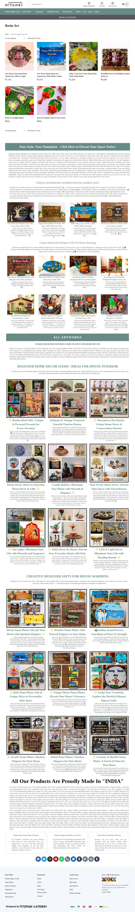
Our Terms (40, 889)
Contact (39, 896)
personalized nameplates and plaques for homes (64, 156)
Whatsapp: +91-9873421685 (67, 17)
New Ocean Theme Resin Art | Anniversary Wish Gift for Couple (49, 75)
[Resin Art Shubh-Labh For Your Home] (51, 100)
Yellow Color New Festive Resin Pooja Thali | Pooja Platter (83, 75)
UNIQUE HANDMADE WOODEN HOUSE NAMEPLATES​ (67, 182)
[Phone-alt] (67, 859)
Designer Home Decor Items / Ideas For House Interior (67, 366)
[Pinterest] (55, 859)
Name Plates (9, 882)
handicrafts (61, 791)
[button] (125, 4)
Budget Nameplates (89, 6)
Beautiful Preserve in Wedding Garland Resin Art (115, 75)
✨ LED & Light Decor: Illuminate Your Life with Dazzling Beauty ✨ (109, 553)
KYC (71, 889)
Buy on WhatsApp (20, 80)
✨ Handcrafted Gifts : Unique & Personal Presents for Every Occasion (25, 424)
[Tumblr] (79, 859)
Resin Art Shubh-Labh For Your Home (51, 118)
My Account (112, 6)
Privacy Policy (42, 892)
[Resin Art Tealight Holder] (19, 100)
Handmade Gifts (10, 893)
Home (7, 34)
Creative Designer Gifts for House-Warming (67, 576)
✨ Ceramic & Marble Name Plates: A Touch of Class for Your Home (109, 761)
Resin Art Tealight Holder (14, 118)
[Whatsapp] (61, 859)
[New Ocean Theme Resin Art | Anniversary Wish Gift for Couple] (51, 56)
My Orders (73, 882)
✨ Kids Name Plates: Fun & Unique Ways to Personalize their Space (25, 696)
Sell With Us (74, 886)
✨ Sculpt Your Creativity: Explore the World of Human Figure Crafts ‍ (109, 696)
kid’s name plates (23, 844)
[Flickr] (73, 859)
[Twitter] (44, 859)
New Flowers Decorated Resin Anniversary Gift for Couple (16, 75)
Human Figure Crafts (12, 879)
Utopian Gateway (36, 802)
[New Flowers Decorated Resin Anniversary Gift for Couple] (19, 56)
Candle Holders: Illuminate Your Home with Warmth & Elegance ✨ (67, 488)
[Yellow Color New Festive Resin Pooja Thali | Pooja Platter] (83, 56)
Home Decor (111, 844)
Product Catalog (75, 893)
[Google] (91, 859)
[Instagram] (50, 859)
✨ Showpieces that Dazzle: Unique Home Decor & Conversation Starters (109, 424)
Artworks (102, 6)
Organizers (8, 889)
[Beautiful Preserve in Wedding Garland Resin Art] (115, 56)
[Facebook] (38, 859)
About (39, 882)
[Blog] (85, 859)
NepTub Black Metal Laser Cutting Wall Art (88, 802)
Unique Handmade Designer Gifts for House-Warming (67, 242)
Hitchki (12, 791)
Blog (39, 886)
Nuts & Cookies (10, 886)
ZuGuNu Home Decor (65, 802)
